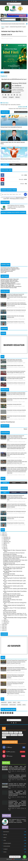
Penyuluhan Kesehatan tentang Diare (11, 561)
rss (20, 94)
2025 (3, 534)
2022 (3, 626)
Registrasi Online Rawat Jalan (7, 285)
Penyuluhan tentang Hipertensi (14, 404)
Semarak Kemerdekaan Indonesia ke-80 (16, 383)
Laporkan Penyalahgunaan (8, 422)
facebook (22, 164)
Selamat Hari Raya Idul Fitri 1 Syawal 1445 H (13, 595)
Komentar (23, 492)
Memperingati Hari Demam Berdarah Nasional (14, 567)
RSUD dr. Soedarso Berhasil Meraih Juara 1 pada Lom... (14, 581)
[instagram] (14, 1)
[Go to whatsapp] (24, 857)
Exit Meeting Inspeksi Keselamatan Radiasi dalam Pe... (14, 578)
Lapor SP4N (3, 272)
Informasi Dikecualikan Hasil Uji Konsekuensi (11, 286)
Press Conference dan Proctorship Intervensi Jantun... (13, 576)
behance (5, 97)
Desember (6, 537)
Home (2, 26)
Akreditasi (3, 702)
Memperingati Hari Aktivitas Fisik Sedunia (12, 599)
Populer (14, 492)
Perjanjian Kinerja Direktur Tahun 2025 (10, 279)
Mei (4, 547)
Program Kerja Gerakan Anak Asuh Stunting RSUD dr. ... (14, 603)
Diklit (14, 702)
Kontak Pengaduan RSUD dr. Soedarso (10, 281)
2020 (3, 629)
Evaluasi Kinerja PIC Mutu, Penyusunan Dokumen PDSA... (14, 550)
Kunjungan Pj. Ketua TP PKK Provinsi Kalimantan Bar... (14, 608)
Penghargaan (4, 704)
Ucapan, (11, 38)
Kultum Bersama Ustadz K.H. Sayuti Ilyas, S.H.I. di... (14, 613)
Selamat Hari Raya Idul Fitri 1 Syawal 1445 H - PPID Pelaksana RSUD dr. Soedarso (15, 198)
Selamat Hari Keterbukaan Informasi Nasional (13, 553)
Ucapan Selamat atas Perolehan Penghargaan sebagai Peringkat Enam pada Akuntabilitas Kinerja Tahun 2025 (17, 462)
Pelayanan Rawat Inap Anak (9, 610)
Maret (4, 620)
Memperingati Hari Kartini (9, 574)
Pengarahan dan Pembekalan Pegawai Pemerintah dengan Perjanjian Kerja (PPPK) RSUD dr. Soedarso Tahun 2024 (17, 669)
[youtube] (16, 1)
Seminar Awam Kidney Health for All (15, 365)
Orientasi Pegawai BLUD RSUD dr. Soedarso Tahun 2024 (15, 615)
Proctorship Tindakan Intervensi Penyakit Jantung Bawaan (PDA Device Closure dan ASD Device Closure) (17, 777)
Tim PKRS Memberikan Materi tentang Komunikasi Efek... (15, 618)
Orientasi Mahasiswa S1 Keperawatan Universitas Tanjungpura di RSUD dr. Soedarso (15, 676)
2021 (3, 627)
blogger (5, 164)
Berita (21, 23)
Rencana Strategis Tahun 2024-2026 (9, 280)
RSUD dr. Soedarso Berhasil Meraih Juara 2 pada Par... (14, 584)
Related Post (5, 112)
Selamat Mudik (6, 601)
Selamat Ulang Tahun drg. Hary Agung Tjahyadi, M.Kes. (13, 143)
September (6, 541)
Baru (5, 492)
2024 (3, 535)
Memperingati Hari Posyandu (10, 554)
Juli (4, 544)
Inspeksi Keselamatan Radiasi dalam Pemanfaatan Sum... (15, 592)
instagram (11, 97)
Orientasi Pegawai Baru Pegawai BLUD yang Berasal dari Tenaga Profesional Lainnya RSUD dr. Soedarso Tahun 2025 (17, 662)
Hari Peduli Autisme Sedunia (9, 612)
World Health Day (7, 598)
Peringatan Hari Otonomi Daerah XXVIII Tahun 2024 (15, 560)
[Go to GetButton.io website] (24, 859)
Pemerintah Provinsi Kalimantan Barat (9, 267)
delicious (18, 97)
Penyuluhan (13, 704)
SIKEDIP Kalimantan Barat (7, 271)
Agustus (5, 543)
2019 (3, 630)
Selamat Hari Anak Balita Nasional (11, 596)
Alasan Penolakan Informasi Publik (9, 287)
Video (24, 704)
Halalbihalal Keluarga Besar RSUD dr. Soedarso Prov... (14, 565)
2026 (3, 532)
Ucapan (7, 26)
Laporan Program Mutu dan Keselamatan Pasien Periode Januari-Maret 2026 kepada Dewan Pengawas (16, 304)
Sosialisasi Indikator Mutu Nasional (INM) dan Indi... (15, 557)
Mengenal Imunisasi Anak (9, 563)
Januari (5, 623)
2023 (3, 624)
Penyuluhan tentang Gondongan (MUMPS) (16, 410)
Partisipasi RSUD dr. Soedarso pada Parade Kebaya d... (15, 589)
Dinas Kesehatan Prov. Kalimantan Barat (10, 269)
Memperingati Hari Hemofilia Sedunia (11, 594)
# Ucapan (7, 72)
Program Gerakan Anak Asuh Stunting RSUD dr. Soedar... (14, 606)
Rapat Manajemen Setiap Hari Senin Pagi (12, 555)
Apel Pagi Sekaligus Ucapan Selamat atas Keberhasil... (12, 569)
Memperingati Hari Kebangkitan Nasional (11, 127)
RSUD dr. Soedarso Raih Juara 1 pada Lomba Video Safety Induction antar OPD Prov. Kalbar (16, 454)
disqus (14, 164)
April (4, 548)
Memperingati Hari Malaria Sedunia (11, 558)
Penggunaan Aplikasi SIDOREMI (8, 282)
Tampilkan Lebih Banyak (21, 112)
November (6, 538)
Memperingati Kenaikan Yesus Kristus (10, 159)
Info (19, 702)
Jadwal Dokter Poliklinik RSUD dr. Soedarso (11, 284)
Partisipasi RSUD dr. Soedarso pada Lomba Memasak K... (13, 586)
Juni (4, 545)
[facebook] (11, 1)
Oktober (5, 540)
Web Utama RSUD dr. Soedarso (8, 270)
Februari (5, 621)
